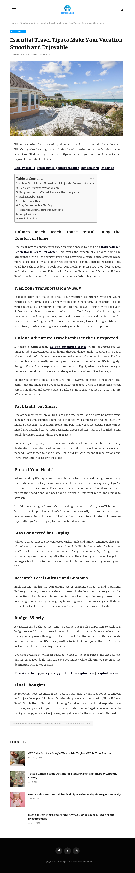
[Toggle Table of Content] (90, 178)
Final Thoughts (28, 218)
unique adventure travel (68, 346)
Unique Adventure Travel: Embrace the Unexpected (49, 192)
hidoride (107, 167)
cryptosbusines (107, 673)
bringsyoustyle (41, 673)
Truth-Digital (46, 167)
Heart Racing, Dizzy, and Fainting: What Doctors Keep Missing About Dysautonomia (71, 816)
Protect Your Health (31, 201)
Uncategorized (18, 31)
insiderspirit (90, 167)
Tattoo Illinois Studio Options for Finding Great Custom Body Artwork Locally (72, 775)
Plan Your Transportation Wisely (39, 188)
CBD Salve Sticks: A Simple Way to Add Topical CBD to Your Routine (70, 753)
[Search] (121, 9)
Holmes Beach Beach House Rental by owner (36, 723)
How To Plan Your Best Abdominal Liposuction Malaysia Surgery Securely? (74, 794)
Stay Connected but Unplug (35, 205)
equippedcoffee (68, 167)
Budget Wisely (27, 214)
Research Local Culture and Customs (41, 209)
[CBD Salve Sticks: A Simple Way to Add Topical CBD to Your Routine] (17, 758)
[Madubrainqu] (67, 9)
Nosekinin (21, 673)
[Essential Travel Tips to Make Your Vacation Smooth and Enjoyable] (66, 134)
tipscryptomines (82, 673)
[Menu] (14, 9)
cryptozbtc (61, 673)
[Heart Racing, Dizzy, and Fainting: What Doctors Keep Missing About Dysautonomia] (17, 820)
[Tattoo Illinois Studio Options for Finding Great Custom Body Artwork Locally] (17, 779)
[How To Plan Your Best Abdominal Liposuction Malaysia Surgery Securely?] (17, 799)
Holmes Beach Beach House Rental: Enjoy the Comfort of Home (56, 183)
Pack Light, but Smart (31, 196)
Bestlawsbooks (24, 167)
